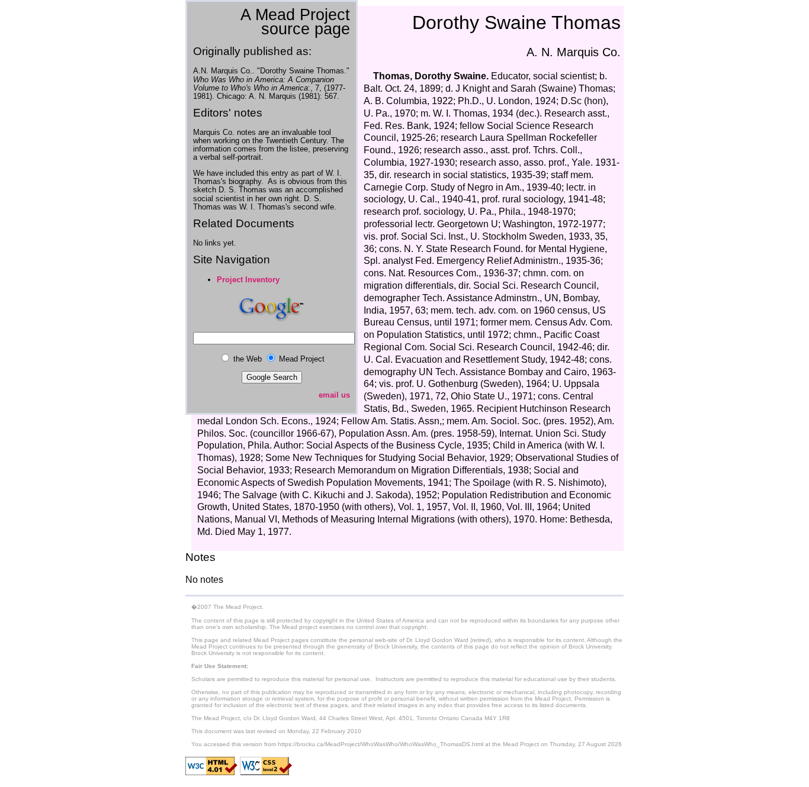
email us (334, 395)
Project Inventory (248, 279)
